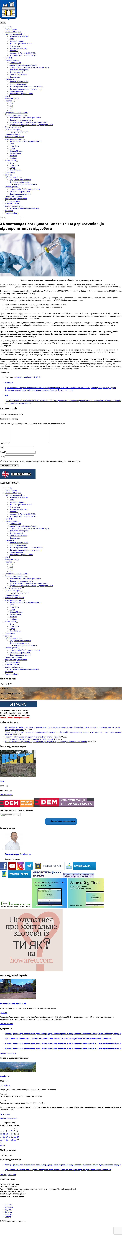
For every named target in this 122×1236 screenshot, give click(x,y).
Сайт (2, 456)
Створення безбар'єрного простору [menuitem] (25, 189)
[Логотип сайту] (8, 20)
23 (18, 1137)
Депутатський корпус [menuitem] (19, 70)
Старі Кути (4, 1076)
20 (9, 1137)
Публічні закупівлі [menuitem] (12, 177)
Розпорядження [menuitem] (16, 91)
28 (12, 1139)
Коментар (5, 443)
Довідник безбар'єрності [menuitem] (20, 194)
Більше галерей (6, 794)
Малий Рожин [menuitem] (15, 153)
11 (4, 1134)
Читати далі (5, 1114)
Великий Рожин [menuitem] (16, 151)
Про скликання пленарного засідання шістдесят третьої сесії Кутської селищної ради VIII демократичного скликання (58, 1038)
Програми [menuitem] (14, 50)
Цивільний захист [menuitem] (12, 134)
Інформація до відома (22, 377)
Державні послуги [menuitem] (12, 129)
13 (9, 1134)
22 (15, 1137)
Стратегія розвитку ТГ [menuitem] (14, 127)
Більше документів (8, 1053)
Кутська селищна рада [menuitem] (19, 182)
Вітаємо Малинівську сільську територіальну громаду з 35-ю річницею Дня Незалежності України (46, 741)
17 (1, 1137)
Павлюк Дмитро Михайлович (18, 854)
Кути (2, 781)
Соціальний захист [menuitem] (13, 206)
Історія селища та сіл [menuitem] (13, 139)
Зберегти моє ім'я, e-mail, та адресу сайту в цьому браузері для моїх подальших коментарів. (41, 461)
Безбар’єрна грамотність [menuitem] (20, 191)
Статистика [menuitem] (15, 46)
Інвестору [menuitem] (9, 1214)
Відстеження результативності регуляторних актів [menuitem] (31, 124)
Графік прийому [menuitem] (11, 213)
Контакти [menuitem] (9, 210)
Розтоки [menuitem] (13, 155)
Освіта (4, 1012)
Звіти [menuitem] (12, 38)
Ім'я (2, 447)
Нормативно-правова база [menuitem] (21, 93)
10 (1, 1134)
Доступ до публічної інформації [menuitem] (23, 55)
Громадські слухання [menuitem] (13, 196)
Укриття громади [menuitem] (12, 203)
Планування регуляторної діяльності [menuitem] (25, 117)
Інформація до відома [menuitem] (19, 36)
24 (1, 1139)
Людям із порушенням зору (62, 821)
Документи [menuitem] (9, 79)
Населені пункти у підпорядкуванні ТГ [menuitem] (26, 141)
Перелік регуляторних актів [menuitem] (21, 120)
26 (7, 1139)
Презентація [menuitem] (15, 77)
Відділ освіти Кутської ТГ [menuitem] (20, 179)
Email (3, 452)
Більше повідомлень (9, 1118)
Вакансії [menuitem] (8, 175)
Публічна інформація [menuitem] (14, 34)
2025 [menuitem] (11, 105)
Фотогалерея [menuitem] (10, 160)
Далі (6, 395)
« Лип (2, 1145)
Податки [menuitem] (8, 101)
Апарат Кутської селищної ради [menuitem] (23, 65)
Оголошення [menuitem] (10, 172)
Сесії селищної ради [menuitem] (18, 84)
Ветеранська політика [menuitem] (14, 136)
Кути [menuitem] (12, 144)
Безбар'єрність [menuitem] (11, 187)
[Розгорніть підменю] (24, 34)
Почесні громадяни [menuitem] (13, 31)
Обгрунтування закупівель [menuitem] (25, 184)
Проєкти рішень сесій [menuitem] (19, 81)
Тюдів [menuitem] (12, 148)
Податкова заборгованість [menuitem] (16, 112)
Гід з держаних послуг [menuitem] (19, 132)
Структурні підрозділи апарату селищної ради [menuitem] (29, 67)
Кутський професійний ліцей (13, 1003)
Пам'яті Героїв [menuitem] (11, 29)
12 (7, 1134)
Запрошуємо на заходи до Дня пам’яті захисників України (29, 739)
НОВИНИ (37, 377)
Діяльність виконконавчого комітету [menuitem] (25, 89)
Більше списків (6, 1023)
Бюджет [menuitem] (8, 1209)
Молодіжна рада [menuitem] (12, 98)
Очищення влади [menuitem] (17, 41)
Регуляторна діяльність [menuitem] (15, 115)
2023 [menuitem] (11, 110)
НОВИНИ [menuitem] (9, 58)
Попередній (9, 382)
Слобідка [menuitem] (13, 158)
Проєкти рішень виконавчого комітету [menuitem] (26, 86)
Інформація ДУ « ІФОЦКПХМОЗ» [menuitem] (23, 53)
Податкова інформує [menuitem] (18, 48)
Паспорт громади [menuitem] (12, 201)
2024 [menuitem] (11, 108)
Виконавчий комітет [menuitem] (18, 74)
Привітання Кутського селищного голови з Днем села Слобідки (31, 737)
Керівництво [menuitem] (15, 62)
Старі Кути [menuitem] (14, 146)
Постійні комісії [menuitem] (16, 72)
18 (4, 1137)
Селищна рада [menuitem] (11, 60)
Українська (10, 815)
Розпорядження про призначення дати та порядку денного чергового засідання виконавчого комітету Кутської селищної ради (63, 1033)
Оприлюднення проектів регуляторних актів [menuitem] (29, 122)
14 (12, 1134)
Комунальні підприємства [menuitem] (16, 198)
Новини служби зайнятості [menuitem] (21, 43)
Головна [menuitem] (8, 27)
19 (7, 1137)
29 (15, 1139)
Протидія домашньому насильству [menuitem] (24, 208)
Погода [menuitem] (8, 1216)
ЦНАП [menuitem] (7, 96)
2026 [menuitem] (11, 103)
